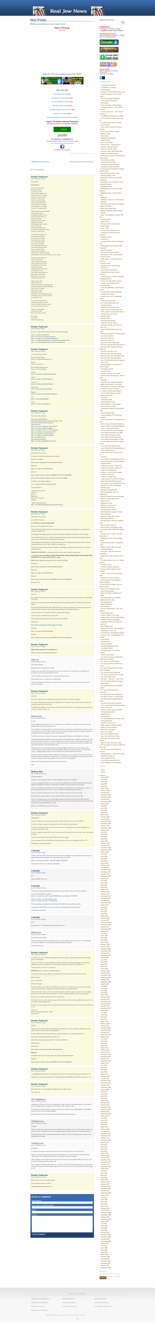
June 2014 (104, 1094)
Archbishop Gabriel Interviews (110, 164)
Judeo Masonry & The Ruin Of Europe (112, 479)
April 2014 (104, 1098)
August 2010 (105, 1195)
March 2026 (104, 788)
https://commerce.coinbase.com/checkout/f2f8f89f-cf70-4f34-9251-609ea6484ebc (51, 475)
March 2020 (104, 942)
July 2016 (104, 1039)
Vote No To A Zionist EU (108, 723)
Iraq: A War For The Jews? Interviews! (112, 386)
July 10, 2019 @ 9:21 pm (38, 1022)
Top (77, 1319)
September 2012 (106, 1140)
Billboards (104, 197)
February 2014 (105, 1103)
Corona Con (104, 239)
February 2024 (105, 843)
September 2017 (106, 1008)
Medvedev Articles (106, 503)
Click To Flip (105, 228)
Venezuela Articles (106, 721)
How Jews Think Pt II (107, 338)
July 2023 (104, 854)
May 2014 (104, 1096)
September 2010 (106, 1193)
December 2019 (106, 949)
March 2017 (104, 1021)
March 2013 (104, 1127)
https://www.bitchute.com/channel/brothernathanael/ (44, 652)
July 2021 (104, 907)
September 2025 (106, 801)
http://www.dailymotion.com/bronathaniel (41, 389)
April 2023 (104, 861)
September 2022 (106, 876)
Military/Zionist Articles (108, 507)
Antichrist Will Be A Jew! (108, 162)
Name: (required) (36, 1200)
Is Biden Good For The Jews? (110, 389)
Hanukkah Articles (106, 305)
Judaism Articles (106, 463)
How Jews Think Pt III (108, 340)
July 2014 (104, 1092)
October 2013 (105, 1111)
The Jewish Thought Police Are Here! (112, 674)
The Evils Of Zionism (107, 655)
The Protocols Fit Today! (70, 1306)
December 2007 (106, 1261)
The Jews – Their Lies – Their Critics (112, 679)
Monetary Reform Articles (109, 509)
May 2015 (104, 1070)
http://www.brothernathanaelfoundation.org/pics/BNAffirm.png (47, 504)
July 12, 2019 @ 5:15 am (38, 1145)
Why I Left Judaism (107, 732)
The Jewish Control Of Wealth (110, 661)
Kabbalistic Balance (68, 1299)
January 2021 (105, 920)
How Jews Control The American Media (113, 334)
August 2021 (105, 905)
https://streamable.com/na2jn (38, 437)
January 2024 (105, 845)
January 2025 (105, 819)
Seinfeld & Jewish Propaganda (110, 619)
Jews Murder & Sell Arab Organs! (111, 437)
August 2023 (105, 852)
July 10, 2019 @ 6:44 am (38, 693)
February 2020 (105, 944)
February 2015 (105, 1076)
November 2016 (106, 1030)
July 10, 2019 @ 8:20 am (38, 718)
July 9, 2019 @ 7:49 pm (38, 646)
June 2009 (104, 1226)
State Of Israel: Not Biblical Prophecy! (112, 633)
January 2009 (105, 1232)
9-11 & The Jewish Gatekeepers (111, 98)
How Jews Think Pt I (107, 336)
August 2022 (105, 878)
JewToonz (104, 457)
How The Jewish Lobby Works (110, 342)
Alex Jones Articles (107, 142)
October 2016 (105, 1032)
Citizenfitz (35, 850)
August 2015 (105, 1063)
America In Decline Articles (109, 147)
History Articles (105, 318)
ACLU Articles (105, 125)
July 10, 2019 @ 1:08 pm (38, 815)
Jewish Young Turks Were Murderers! (112, 424)
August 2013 (105, 1116)
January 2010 (105, 1210)
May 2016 (104, 1043)
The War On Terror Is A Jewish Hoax (112, 696)
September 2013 (106, 1114)
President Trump (106, 564)
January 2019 (105, 973)
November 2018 (106, 977)
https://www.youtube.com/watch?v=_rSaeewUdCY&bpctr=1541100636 (49, 860)
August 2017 (105, 1010)
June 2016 (104, 1041)
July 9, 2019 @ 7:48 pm (38, 450)
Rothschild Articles (106, 604)
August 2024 (105, 830)
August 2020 (105, 931)
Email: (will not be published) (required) (42, 1205)
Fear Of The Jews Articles (109, 270)
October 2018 (105, 979)
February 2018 (105, 997)
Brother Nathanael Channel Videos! (111, 210)
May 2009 (104, 1228)
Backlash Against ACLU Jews (110, 173)
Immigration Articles (107, 369)
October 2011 (105, 1164)
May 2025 (104, 810)
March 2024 (104, 841)
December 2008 (106, 1234)
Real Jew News (50, 1315)
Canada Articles (106, 219)
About (103, 770)
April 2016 (104, 1045)
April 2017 (104, 1019)
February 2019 (105, 971)
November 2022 (106, 872)
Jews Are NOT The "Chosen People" (112, 430)
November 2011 (106, 1162)
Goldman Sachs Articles (108, 301)
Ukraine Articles (106, 714)
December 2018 (106, 975)
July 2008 (104, 1245)
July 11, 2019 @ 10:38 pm (38, 1123)
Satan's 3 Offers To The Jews (110, 615)
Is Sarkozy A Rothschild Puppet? (111, 391)
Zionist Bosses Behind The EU (110, 760)
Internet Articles (106, 371)
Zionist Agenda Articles (108, 758)
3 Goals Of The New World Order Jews (113, 92)
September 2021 (106, 902)
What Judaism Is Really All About (111, 725)
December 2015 (106, 1054)
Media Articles (105, 501)
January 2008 (105, 1259)
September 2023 (106, 850)
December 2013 (106, 1107)
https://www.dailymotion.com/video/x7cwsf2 (42, 433)
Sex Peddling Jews (107, 626)
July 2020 (104, 933)
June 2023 (104, 856)
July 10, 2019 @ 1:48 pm (38, 873)
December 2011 (106, 1160)
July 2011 (104, 1171)
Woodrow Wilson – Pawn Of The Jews (112, 754)
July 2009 (104, 1223)
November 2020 (106, 924)
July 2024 (104, 832)
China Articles (105, 221)
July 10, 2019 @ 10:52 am (38, 773)
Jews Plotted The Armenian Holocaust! (113, 448)
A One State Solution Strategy (60, 105)
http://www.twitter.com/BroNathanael (40, 404)
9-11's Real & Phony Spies (109, 101)
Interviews (104, 380)
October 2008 (105, 1239)
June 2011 (104, 1173)
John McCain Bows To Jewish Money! (112, 461)
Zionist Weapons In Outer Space (111, 762)
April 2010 (104, 1204)
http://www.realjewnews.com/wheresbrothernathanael (44, 338)
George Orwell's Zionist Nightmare (111, 292)
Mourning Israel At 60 (107, 518)
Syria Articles (105, 639)
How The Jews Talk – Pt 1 (109, 351)
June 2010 (104, 1199)
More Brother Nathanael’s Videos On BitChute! (60, 117)
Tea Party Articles (106, 644)
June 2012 (104, 1146)
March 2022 (104, 889)
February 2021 (105, 918)
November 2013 (106, 1109)
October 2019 (105, 953)
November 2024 (106, 823)
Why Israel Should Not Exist (109, 734)
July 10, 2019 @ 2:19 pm (38, 919)
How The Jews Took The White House (112, 356)
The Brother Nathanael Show (110, 646)
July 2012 (104, 1144)
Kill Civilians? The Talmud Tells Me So (113, 483)
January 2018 (105, 999)
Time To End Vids (106, 707)
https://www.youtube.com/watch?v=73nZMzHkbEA (44, 901)
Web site (34, 1210)
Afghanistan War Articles (108, 138)
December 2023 (106, 847)
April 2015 (104, 1072)
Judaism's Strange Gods (108, 476)
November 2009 (106, 1215)
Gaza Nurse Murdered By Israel (60, 101)
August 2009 (105, 1221)
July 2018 (104, 986)
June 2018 (104, 988)
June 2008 (104, 1248)
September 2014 (106, 1087)
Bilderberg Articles (106, 186)
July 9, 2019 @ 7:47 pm (38, 413)
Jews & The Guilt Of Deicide (109, 428)
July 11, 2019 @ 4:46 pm (38, 1101)
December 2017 (106, 1001)
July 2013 (104, 1118)
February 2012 (105, 1155)
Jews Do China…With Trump (102, 1306)
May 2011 (104, 1175)
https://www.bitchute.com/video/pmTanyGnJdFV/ (43, 432)
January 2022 (105, 894)
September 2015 (106, 1061)
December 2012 (106, 1133)
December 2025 (106, 795)
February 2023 (105, 865)
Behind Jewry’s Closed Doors (39, 1302)
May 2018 (104, 990)
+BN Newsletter (106, 90)
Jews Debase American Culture (110, 435)
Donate (103, 772)
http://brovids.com (35, 424)
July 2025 (104, 806)
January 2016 (105, 1052)
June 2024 (104, 834)
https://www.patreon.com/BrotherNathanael (42, 428)
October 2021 (105, 900)
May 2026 (104, 784)
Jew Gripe (104, 397)
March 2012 (104, 1153)
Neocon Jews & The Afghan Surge (111, 527)
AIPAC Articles (105, 140)
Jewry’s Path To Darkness (101, 1302)
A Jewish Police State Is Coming (111, 122)
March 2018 (104, 995)
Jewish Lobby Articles (107, 413)
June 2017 (104, 1015)
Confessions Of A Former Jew (110, 230)
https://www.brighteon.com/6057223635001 (42, 435)
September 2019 (106, 955)
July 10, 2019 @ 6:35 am (38, 662)
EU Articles (104, 268)
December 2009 (106, 1212)
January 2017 (105, 1026)
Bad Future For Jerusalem (60, 113)
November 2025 (106, 797)
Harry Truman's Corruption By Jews (112, 309)
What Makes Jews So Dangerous (40, 1299)
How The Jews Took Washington (111, 358)
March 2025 (104, 814)
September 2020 (106, 929)
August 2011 (105, 1168)
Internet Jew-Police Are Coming (110, 373)
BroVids (103, 213)
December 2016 (106, 1028)
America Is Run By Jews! (109, 149)
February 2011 (105, 1182)
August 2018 (105, 984)
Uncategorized (105, 716)
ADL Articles (105, 136)
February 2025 (105, 817)
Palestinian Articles (107, 549)
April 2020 (104, 940)
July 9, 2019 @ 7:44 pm (38, 179)
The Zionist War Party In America (111, 703)
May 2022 (104, 885)
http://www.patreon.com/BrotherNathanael (41, 379)
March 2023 (104, 863)
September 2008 (106, 1241)
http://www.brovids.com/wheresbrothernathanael (43, 336)
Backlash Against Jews (108, 175)
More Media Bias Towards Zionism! (112, 512)
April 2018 (104, 993)
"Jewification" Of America (109, 87)
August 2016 (105, 1037)
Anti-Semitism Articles (108, 160)
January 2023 (105, 867)
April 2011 (104, 1177)
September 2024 (106, 828)
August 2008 (105, 1243)
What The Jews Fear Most (109, 727)
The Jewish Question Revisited (110, 672)
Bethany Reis (37, 771)
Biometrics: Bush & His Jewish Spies (112, 199)
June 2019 (104, 962)
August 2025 (105, 803)
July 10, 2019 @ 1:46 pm (38, 852)
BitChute (103, 202)
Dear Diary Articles (106, 250)
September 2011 (106, 1166)
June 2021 (104, 909)
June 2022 (104, 883)
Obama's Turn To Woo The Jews (111, 547)
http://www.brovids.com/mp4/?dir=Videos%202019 (44, 426)
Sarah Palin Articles (107, 613)
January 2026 (105, 793)
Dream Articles (105, 257)
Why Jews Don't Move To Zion (110, 736)
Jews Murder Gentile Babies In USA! (112, 439)
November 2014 (106, 1083)
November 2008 (106, 1237)
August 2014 (105, 1089)
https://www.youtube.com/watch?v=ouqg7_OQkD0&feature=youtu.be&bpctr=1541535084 (54, 896)
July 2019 (104, 960)
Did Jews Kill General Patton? (110, 252)
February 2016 (105, 1050)
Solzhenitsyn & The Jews (109, 630)
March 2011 (104, 1179)
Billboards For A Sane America (40, 162)
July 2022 (104, 880)
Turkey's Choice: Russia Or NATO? (112, 710)
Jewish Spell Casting (100, 1299)
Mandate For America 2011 (109, 490)
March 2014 (104, 1100)
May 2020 (104, 938)
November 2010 (106, 1188)
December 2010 (106, 1186)
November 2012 (106, 1135)
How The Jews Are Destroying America (113, 345)
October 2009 (105, 1217)
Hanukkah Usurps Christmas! (110, 307)
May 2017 (104, 1017)
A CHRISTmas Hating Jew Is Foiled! (112, 116)
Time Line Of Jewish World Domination (113, 705)
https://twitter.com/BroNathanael (39, 419)
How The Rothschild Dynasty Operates (113, 360)
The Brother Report (107, 648)
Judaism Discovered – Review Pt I (111, 465)
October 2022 (105, 874)
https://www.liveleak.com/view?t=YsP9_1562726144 (44, 430)
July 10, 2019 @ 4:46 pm (38, 934)
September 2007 (106, 1267)
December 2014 (106, 1081)
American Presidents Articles (110, 153)
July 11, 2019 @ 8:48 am (38, 1071)
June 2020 (104, 935)
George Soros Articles (107, 294)
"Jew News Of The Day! (108, 85)
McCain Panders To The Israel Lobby (112, 496)
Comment (34, 1215)
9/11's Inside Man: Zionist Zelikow (111, 105)
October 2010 (105, 1190)
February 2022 (105, 891)
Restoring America (106, 602)
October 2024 (105, 825)
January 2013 (105, 1131)
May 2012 (104, 1149)
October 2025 (105, 799)
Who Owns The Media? (108, 729)
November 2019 (106, 951)
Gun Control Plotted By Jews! (110, 303)
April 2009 (104, 1230)
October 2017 (105, 1006)
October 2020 (105, 927)
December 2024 (106, 821)
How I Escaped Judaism (69, 1302)
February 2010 (105, 1208)
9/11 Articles (104, 103)
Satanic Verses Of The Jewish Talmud (112, 617)
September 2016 (106, 1034)
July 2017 (104, 1012)
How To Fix (104, 362)
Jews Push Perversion (108, 450)
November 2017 (106, 1004)
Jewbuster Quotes (106, 400)
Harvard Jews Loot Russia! (109, 314)
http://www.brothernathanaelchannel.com (41, 359)
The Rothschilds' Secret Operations (112, 694)
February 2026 (105, 790)
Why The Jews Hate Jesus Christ (111, 743)
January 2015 (105, 1078)
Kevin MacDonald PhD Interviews (111, 481)
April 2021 (104, 913)
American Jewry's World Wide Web (111, 151)
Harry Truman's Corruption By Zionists (112, 312)
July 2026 (104, 779)
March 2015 (104, 1074)
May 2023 (104, 858)
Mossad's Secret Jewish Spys (110, 516)
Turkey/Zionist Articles (108, 712)
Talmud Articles (105, 641)
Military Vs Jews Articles (108, 505)
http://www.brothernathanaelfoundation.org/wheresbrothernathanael (48, 342)
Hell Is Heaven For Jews (38, 1306)
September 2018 (106, 982)
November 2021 (106, 898)
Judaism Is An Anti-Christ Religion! (111, 472)
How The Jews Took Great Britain (111, 353)
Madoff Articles (105, 487)
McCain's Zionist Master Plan (110, 498)
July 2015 (104, 1065)
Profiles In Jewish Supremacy (110, 567)
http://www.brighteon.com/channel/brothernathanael (44, 394)
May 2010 (104, 1201)
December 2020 (106, 922)
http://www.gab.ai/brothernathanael (40, 399)
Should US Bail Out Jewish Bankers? (112, 628)
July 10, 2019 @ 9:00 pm (38, 954)
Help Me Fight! (105, 316)
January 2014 (105, 1105)
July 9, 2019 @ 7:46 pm (38, 328)
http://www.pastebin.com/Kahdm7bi (40, 335)
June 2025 (104, 808)
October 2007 (105, 1265)
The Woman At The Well (61, 94)
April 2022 (104, 887)
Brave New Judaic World (108, 208)
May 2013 (104, 1122)
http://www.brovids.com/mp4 (38, 369)
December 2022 (106, 869)
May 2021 (104, 911)
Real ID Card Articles (107, 591)
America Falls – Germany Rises (111, 144)
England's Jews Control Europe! (110, 265)
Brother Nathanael (39, 177)
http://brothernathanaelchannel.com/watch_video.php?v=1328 (46, 421)
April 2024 (104, 839)
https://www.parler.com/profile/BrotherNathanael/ (43, 441)
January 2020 (105, 946)
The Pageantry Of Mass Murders (60, 98)
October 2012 (105, 1138)
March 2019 (104, 968)
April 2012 (104, 1151)
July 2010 (104, 1197)
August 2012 (105, 1142)
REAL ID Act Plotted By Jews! (110, 589)
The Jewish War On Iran (108, 677)
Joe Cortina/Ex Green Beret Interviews (113, 459)
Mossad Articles (106, 514)
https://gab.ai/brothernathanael (38, 439)
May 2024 (104, 836)
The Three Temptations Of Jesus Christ (61, 109)
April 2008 (104, 1252)
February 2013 (105, 1129)
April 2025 (104, 812)
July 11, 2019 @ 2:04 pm (38, 1086)
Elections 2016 (105, 263)
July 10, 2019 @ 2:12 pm (38, 888)
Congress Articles (106, 237)
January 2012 (105, 1157)
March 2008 (104, 1254)
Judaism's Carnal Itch (107, 474)
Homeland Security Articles (109, 323)
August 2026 (105, 777)
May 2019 (104, 964)
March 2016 (104, 1048)
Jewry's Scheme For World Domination (113, 426)
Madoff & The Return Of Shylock (111, 485)
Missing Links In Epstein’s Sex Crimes (81, 162)
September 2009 (106, 1219)
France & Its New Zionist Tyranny (111, 281)
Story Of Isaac (38, 19)
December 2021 (106, 896)
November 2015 (106, 1056)
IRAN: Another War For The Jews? (111, 384)
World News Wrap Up (107, 756)
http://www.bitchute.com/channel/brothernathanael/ (43, 374)
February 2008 (105, 1256)
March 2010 (104, 1206)
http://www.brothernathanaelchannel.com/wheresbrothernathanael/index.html (50, 340)
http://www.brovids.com (37, 364)
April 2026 (104, 786)
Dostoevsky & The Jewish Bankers (112, 254)
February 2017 (105, 1023)
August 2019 (105, 957)
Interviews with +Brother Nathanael (111, 382)
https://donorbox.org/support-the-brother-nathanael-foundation (46, 462)
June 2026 (104, 782)
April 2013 (104, 1124)
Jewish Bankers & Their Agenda (111, 404)
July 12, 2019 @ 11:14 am (38, 1177)
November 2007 (106, 1263)
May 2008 (104, 1250)
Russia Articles (105, 606)
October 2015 (105, 1059)
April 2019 (104, 966)
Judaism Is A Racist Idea (108, 470)
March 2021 (104, 916)
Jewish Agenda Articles (108, 402)
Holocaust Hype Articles (108, 320)
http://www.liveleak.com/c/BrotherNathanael (42, 384)
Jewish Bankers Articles (108, 406)
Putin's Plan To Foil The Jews (110, 578)
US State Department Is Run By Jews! (113, 718)
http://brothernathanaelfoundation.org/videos (42, 422)
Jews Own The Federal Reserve (111, 446)
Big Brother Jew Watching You (40, 1310)
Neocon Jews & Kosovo (108, 525)
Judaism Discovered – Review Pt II (112, 468)
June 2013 (104, 1120)
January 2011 (105, 1184)
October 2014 (105, 1085)
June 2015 (104, 1067)
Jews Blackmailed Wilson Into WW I (112, 432)
